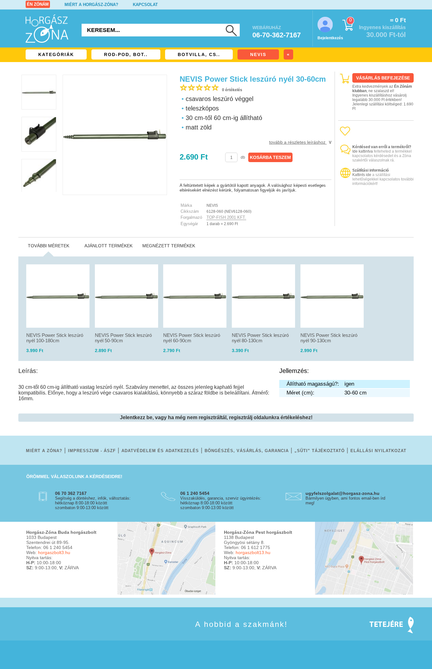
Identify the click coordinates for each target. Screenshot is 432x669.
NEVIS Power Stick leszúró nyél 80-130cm (260, 337)
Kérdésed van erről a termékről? (381, 147)
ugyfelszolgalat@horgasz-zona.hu (342, 493)
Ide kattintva (362, 151)
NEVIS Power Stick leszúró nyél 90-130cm (328, 337)
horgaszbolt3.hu (54, 552)
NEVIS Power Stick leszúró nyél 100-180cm (54, 337)
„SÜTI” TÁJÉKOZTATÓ (319, 450)
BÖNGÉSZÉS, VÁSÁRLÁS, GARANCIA (247, 450)
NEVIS (258, 54)
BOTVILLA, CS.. (199, 54)
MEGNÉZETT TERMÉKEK (168, 245)
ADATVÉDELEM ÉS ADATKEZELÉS (160, 450)
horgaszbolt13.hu (253, 552)
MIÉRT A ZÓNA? (44, 450)
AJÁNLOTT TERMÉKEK (108, 245)
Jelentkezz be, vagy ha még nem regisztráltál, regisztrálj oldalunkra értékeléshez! (216, 417)
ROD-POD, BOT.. (126, 54)
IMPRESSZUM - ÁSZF (92, 450)
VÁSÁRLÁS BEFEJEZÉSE (383, 77)
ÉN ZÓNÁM (38, 4)
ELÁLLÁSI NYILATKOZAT (378, 450)
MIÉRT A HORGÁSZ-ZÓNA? (91, 4)
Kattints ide (361, 175)
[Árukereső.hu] (376, 220)
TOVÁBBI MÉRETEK (48, 245)
